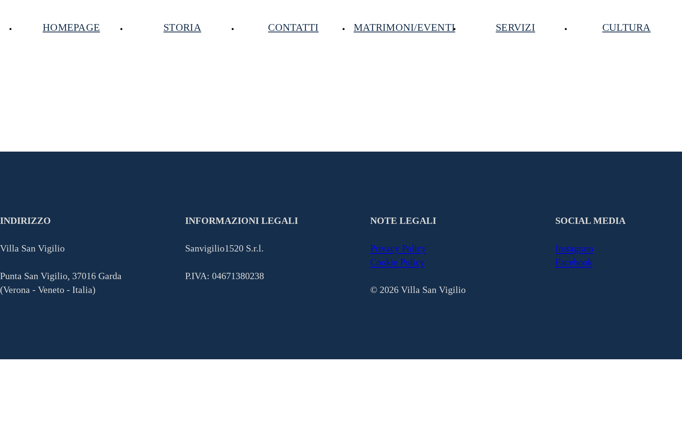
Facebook (573, 262)
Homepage (71, 28)
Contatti (293, 28)
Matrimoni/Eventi (404, 28)
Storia (182, 28)
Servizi (515, 28)
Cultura (626, 28)
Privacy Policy (398, 248)
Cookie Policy (397, 262)
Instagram (574, 248)
